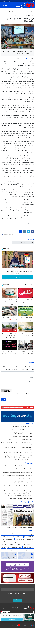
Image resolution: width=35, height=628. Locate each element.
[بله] (24, 593)
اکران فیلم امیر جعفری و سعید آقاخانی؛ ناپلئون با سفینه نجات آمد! (17, 475)
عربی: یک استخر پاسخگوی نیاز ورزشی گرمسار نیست (20, 433)
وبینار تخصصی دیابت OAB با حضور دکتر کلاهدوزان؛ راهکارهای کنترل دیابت (18, 486)
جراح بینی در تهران (29, 534)
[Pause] (3, 267)
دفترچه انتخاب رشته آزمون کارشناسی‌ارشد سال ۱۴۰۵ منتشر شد (17, 472)
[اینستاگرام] (21, 593)
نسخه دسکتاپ (17, 600)
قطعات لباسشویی (6, 542)
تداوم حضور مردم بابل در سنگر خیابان (23, 459)
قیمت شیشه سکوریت (11, 534)
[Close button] (34, 612)
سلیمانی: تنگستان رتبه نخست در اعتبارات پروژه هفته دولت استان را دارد (16, 443)
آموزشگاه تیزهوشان (28, 545)
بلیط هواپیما (18, 545)
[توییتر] (19, 593)
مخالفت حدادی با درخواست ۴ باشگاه (24, 469)
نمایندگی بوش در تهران (7, 545)
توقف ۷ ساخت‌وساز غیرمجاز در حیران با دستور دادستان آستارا (18, 453)
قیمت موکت (19, 536)
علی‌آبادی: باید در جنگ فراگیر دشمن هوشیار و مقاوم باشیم (18, 456)
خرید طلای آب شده (28, 536)
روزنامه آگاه (9, 550)
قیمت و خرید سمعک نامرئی (14, 547)
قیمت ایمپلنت (17, 542)
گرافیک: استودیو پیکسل (13, 625)
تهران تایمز (26, 550)
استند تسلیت (5, 536)
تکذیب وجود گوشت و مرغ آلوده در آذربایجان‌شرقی (21, 498)
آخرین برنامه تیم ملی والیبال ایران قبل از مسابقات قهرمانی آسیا (17, 495)
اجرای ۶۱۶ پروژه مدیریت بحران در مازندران (22, 436)
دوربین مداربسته (20, 539)
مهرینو (3, 547)
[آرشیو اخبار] (11, 593)
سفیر (3, 534)
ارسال (3, 400)
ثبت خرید (17, 277)
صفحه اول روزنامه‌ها (27, 502)
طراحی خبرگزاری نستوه (26, 625)
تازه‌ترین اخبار (30, 424)
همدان (27, 11)
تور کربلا (12, 536)
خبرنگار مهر (26, 59)
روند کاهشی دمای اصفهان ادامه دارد (24, 479)
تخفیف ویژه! (12, 619)
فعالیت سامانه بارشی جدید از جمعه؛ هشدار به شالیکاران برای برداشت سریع (18, 491)
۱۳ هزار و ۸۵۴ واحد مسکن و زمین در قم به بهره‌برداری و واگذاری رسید (17, 448)
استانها (32, 11)
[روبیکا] (16, 593)
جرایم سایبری (16, 242)
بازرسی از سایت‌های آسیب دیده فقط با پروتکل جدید (20, 439)
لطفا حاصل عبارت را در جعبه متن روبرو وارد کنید (22, 393)
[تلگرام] (27, 593)
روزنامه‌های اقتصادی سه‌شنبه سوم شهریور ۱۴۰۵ (20, 527)
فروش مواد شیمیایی (28, 542)
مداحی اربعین (30, 539)
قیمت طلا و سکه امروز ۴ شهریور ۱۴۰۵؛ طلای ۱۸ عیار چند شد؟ (18, 466)
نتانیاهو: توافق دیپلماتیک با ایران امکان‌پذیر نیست (21, 482)
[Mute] (6, 267)
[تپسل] (2, 249)
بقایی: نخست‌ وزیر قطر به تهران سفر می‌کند (22, 426)
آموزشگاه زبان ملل (28, 547)
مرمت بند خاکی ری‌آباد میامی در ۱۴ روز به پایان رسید (20, 430)
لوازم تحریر (20, 534)
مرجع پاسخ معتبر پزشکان (7, 539)
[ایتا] (8, 593)
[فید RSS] (13, 593)
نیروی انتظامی (24, 242)
